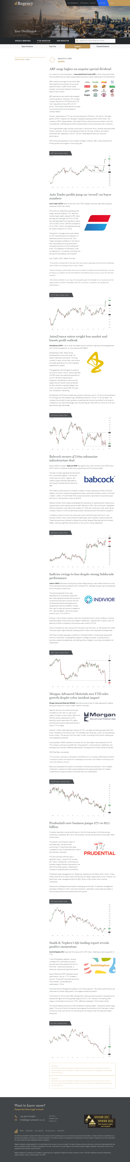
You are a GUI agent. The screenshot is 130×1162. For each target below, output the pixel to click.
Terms (22, 1131)
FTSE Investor (43, 40)
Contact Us (52, 1121)
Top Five (52, 46)
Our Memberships (73, 3)
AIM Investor (63, 40)
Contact (93, 3)
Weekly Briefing (23, 40)
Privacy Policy (50, 1131)
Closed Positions (102, 46)
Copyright (60, 1131)
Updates (77, 46)
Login (112, 3)
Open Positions (27, 46)
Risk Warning (39, 1131)
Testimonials (84, 3)
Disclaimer (29, 1131)
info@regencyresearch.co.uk (32, 1119)
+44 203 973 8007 (27, 1116)
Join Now (102, 3)
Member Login (53, 1118)
